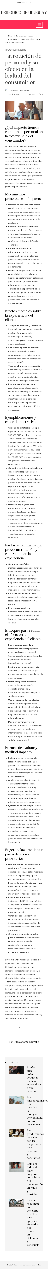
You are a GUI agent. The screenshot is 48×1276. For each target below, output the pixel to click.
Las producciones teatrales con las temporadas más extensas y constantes (35, 1144)
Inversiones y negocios (15, 50)
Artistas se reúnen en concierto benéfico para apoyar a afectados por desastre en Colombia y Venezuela (33, 1223)
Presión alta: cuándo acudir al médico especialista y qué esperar (34, 1079)
